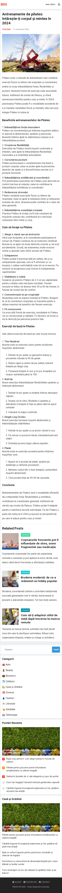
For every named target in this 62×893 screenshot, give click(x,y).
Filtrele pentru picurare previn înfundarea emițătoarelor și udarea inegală (26, 769)
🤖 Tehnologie (9, 714)
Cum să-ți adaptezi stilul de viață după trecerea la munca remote (40, 618)
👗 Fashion (8, 698)
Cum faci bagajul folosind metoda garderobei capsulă (32, 782)
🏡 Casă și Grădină (12, 687)
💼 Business (9, 675)
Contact (45, 882)
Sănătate (25, 535)
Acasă (17, 882)
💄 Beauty (7, 670)
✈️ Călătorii (8, 681)
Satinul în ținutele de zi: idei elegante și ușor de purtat (32, 776)
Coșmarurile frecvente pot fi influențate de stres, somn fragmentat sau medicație (40, 543)
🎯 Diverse (8, 692)
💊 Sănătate (8, 709)
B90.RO (15, 887)
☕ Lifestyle (8, 703)
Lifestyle (6, 29)
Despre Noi (31, 882)
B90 (4, 4)
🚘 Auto (6, 664)
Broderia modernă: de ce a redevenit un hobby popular (39, 579)
